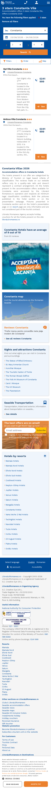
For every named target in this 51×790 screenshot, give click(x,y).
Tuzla (4, 684)
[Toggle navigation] (48, 2)
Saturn (5, 668)
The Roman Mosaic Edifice (17, 376)
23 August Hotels (13, 539)
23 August (6, 689)
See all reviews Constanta (18, 338)
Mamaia (5, 647)
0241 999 (34, 639)
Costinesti (6, 658)
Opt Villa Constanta (13, 69)
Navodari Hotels (13, 524)
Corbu (5, 687)
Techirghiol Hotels (14, 519)
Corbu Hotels (12, 534)
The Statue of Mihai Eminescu (19, 361)
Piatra (4, 692)
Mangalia (6, 671)
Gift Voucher (7, 724)
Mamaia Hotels (12, 461)
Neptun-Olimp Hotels (15, 485)
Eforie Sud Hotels (13, 476)
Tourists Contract (9, 742)
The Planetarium (13, 391)
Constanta (6, 674)
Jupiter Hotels (12, 490)
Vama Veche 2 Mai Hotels (17, 515)
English (31, 562)
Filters (8, 61)
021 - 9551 (13, 626)
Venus (5, 666)
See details (11, 414)
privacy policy (32, 437)
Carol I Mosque (12, 383)
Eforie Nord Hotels (14, 471)
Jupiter (5, 663)
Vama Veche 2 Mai (10, 676)
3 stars (42, 18)
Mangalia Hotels (13, 505)
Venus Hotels (12, 495)
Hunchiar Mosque (13, 368)
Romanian (41, 562)
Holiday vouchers (10, 718)
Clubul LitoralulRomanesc (13, 703)
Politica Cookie (41, 771)
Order (25, 61)
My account (15, 567)
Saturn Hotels (12, 500)
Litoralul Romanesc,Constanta (19, 72)
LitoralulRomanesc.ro (11, 576)
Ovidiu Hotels (12, 549)
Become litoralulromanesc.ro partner (18, 729)
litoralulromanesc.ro (11, 220)
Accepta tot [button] (36, 784)
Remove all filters (10, 21)
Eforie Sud (6, 655)
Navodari (6, 681)
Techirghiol (7, 679)
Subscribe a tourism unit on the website (20, 732)
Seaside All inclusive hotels (14, 713)
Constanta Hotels (13, 510)
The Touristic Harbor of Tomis (19, 372)
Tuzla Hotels (11, 529)
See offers (41, 107)
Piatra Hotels (11, 544)
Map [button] (44, 61)
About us (6, 750)
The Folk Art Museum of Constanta (21, 379)
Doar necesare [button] (12, 784)
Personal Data (8, 748)
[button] (25, 778)
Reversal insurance (10, 721)
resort (15, 207)
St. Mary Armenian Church (17, 365)
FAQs (4, 745)
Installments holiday (11, 716)
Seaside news (8, 708)
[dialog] (25, 773)
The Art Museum (13, 387)
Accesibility (37, 567)
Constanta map (13, 296)
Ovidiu (5, 695)
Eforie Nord (7, 653)
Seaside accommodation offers (16, 705)
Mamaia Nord (8, 650)
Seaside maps (8, 710)
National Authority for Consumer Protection (21, 608)
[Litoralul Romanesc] (7, 3)
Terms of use (8, 740)
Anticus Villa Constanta (14, 119)
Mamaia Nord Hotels (15, 466)
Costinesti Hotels (13, 480)
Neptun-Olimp (8, 661)
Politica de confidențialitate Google (15, 773)
